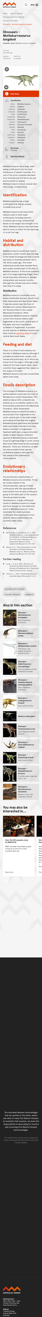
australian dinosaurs (12, 594)
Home (5, 13)
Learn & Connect (16, 13)
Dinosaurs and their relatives (13, 17)
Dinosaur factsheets (10, 20)
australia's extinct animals (14, 589)
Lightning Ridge (23, 333)
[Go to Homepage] (21, 1290)
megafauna (29, 594)
